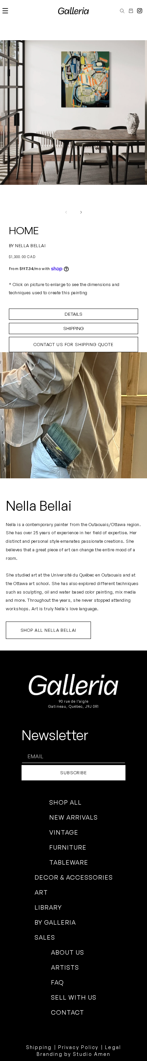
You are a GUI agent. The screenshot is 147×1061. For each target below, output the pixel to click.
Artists (65, 967)
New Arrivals (73, 817)
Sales (45, 937)
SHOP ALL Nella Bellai (49, 630)
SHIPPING (73, 328)
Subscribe (73, 772)
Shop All (65, 802)
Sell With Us (73, 997)
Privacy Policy (78, 1047)
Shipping (39, 1047)
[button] (5, 10)
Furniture (67, 847)
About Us (67, 952)
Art (41, 892)
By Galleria (55, 922)
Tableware (68, 862)
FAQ (57, 982)
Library (48, 907)
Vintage (63, 832)
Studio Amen (91, 1054)
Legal (113, 1047)
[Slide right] (81, 212)
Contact (67, 1012)
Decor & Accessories (74, 877)
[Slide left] (66, 212)
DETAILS (73, 314)
